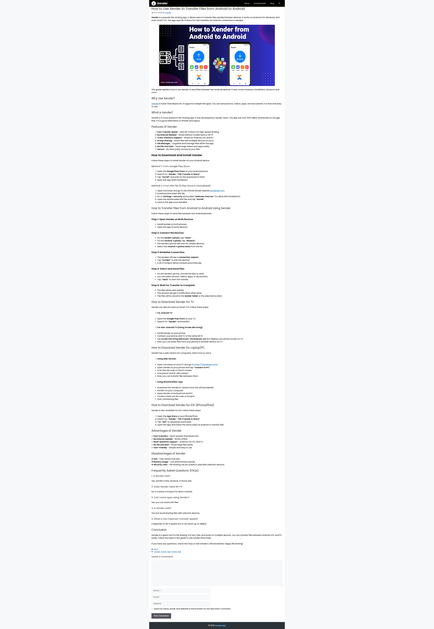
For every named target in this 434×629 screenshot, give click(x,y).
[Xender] (153, 3)
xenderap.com (217, 190)
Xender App (176, 552)
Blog (272, 3)
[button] (279, 3)
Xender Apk (165, 552)
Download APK (260, 3)
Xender (162, 3)
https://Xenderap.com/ (206, 364)
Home (246, 3)
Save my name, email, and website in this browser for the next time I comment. (192, 608)
